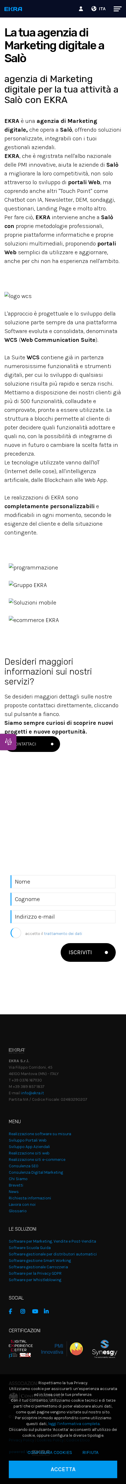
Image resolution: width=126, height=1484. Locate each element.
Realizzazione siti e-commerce (37, 1159)
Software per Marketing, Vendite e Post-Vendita (52, 1241)
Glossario (18, 1210)
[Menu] (115, 9)
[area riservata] (81, 9)
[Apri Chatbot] (8, 742)
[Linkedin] (48, 1311)
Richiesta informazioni (30, 1198)
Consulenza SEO (23, 1165)
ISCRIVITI (80, 952)
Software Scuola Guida (30, 1247)
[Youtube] (36, 1311)
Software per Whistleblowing (35, 1279)
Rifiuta (90, 1452)
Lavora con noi (22, 1204)
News (14, 1191)
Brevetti (16, 1185)
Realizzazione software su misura (40, 1133)
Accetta (63, 1469)
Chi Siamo (18, 1178)
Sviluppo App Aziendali (29, 1146)
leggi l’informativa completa (74, 1423)
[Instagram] (25, 1311)
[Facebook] (13, 1311)
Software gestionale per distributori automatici (53, 1254)
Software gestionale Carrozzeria (38, 1266)
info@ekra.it (32, 1093)
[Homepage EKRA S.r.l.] (13, 9)
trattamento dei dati (63, 933)
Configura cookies (50, 1452)
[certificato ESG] (100, 1348)
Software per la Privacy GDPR (35, 1273)
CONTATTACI (24, 744)
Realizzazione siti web (29, 1153)
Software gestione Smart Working (40, 1260)
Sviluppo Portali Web (28, 1140)
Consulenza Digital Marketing (36, 1172)
